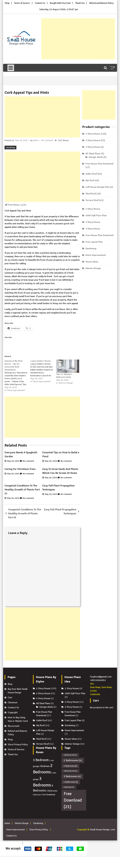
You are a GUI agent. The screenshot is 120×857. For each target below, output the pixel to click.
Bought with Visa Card (60, 3)
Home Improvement (95, 255)
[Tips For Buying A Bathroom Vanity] (67, 366)
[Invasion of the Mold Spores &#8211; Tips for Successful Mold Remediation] (17, 376)
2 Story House (92, 140)
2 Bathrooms (73, 760)
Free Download (48, 794)
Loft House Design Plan (97, 187)
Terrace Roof (92, 200)
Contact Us (40, 3)
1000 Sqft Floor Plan (96, 215)
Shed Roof (90, 193)
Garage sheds (96, 157)
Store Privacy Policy (18, 744)
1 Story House (92, 133)
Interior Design (93, 268)
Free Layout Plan (94, 241)
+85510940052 (98, 680)
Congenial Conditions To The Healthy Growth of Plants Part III (22, 489)
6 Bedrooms (37, 795)
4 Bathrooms (71, 782)
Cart (10, 697)
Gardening (10, 147)
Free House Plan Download (99, 163)
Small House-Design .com (102, 829)
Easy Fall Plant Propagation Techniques (60, 511)
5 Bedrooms (52, 791)
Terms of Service (22, 3)
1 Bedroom (41, 760)
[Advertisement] (78, 38)
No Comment (47, 140)
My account (13, 726)
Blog (10, 684)
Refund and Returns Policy (101, 3)
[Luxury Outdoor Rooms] (43, 371)
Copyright (13, 712)
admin (35, 140)
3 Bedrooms (72, 776)
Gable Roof (91, 173)
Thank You (80, 3)
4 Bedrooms (69, 787)
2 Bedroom (45, 766)
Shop (7, 3)
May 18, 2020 (13, 461)
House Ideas (91, 261)
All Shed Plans (93, 153)
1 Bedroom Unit (70, 755)
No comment (28, 461)
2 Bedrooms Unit (70, 771)
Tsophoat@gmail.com (101, 676)
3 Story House (92, 147)
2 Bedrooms (70, 766)
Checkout (12, 702)
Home (7, 823)
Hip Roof (89, 180)
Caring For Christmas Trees (20, 469)
